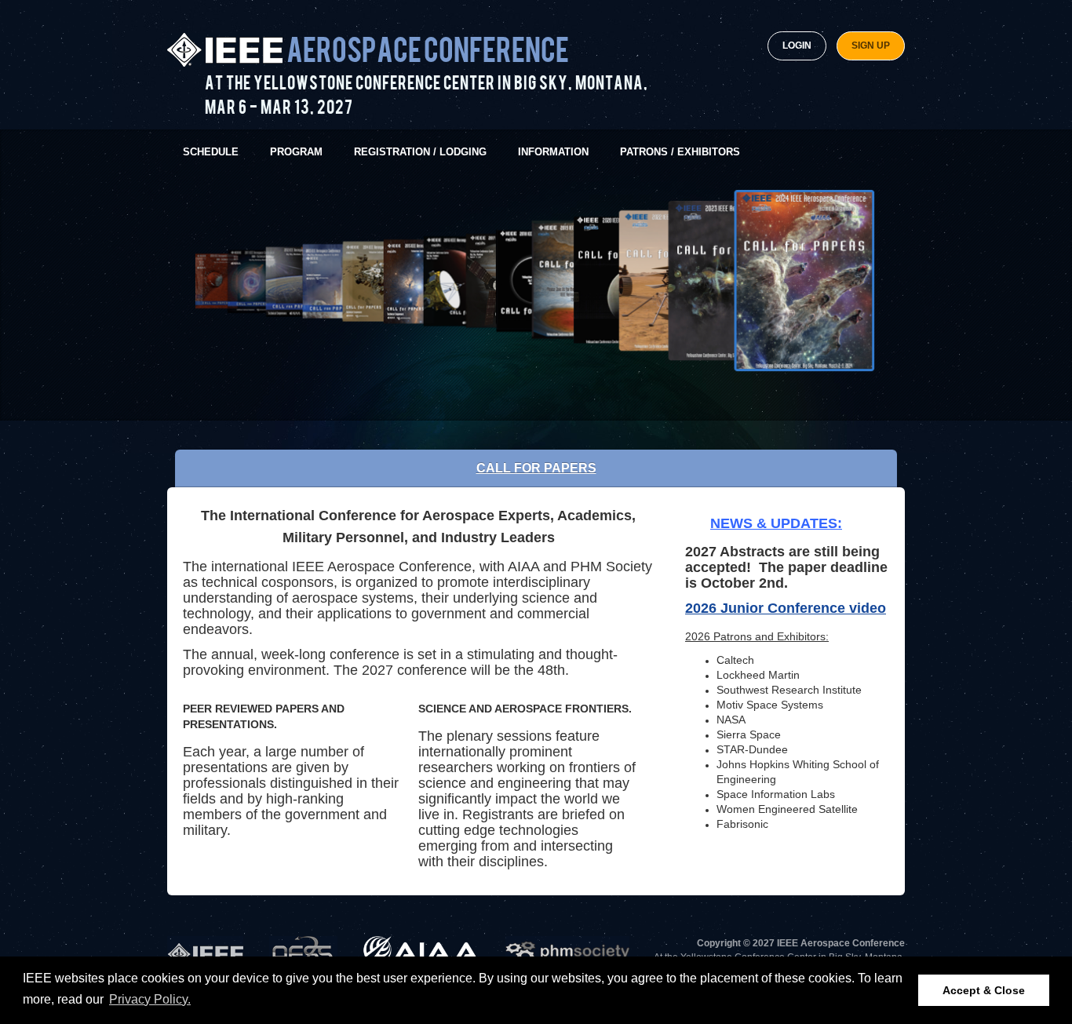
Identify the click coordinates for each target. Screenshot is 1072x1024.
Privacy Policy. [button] (150, 999)
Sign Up (870, 45)
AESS (303, 952)
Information (553, 152)
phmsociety (567, 952)
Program (296, 152)
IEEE (205, 952)
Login (796, 45)
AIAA (421, 952)
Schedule (211, 152)
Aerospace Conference (427, 51)
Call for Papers (536, 468)
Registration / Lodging (420, 152)
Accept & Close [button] (984, 990)
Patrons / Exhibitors (680, 152)
